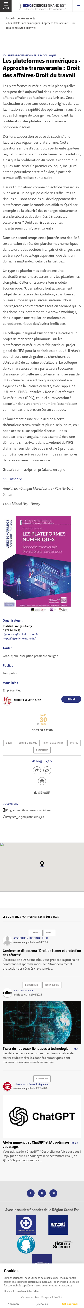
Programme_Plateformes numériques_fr (30, 810)
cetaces (36, 932)
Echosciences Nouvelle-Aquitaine (31, 1084)
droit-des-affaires (54, 743)
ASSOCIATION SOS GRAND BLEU (30, 938)
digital (74, 743)
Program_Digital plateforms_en (25, 817)
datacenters (31, 985)
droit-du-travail (28, 743)
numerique (42, 750)
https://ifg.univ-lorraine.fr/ (19, 638)
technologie (52, 985)
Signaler (44, 793)
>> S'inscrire (12, 479)
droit (9, 743)
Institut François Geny (27, 700)
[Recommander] (47, 770)
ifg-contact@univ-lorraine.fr (20, 634)
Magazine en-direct (23, 990)
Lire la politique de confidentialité (21, 1291)
